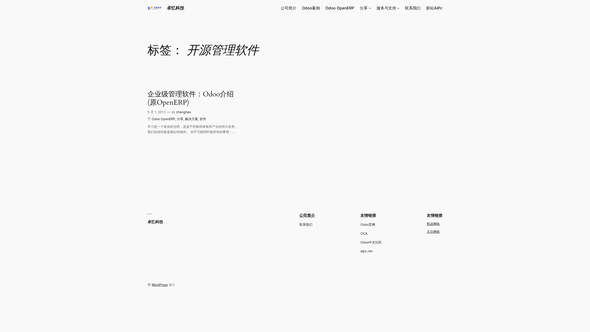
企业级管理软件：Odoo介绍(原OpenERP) (191, 98)
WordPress (160, 285)
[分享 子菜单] (370, 8)
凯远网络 (433, 224)
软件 (203, 119)
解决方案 (191, 119)
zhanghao (183, 112)
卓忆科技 (175, 8)
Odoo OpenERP (163, 119)
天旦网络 (433, 232)
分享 (180, 119)
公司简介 (307, 215)
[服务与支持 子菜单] (398, 8)
